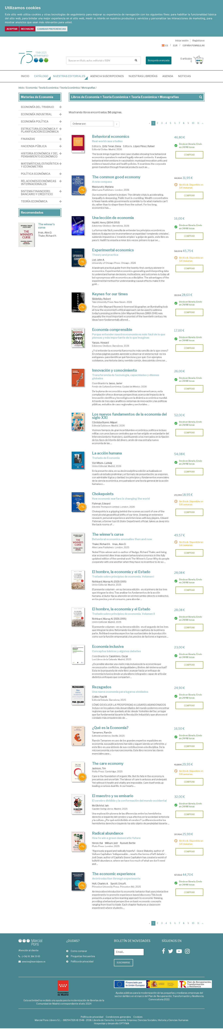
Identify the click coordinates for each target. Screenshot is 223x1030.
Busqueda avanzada (158, 60)
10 (193, 123)
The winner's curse (108, 534)
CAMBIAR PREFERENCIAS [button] (51, 28)
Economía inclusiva (108, 646)
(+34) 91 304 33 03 (31, 956)
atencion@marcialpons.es (33, 961)
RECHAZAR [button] (27, 28)
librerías (143, 76)
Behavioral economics (110, 136)
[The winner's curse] (78, 543)
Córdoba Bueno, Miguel (104, 422)
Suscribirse (123, 962)
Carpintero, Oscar (118, 656)
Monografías (88, 87)
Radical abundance (107, 833)
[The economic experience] (78, 881)
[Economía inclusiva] (78, 654)
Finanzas (28, 139)
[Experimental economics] (78, 257)
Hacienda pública (34, 146)
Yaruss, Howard (100, 342)
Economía (31, 87)
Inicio (26, 76)
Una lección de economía (113, 218)
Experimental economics (113, 250)
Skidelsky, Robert (101, 298)
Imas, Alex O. (119, 544)
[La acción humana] (78, 460)
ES (166, 45)
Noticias (184, 76)
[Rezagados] (78, 695)
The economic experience (113, 874)
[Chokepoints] (78, 502)
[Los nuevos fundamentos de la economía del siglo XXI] (78, 422)
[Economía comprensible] (78, 337)
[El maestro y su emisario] (78, 804)
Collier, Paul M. (99, 696)
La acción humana (107, 453)
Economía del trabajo (37, 107)
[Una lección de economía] (78, 225)
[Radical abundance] (78, 842)
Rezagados (101, 687)
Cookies (138, 1016)
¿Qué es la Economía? (110, 728)
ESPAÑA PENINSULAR (194, 45)
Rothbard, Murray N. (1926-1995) (109, 581)
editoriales (69, 76)
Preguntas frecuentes (83, 956)
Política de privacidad (82, 961)
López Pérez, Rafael (143, 146)
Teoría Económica (48, 87)
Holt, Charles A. (100, 883)
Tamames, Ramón (102, 732)
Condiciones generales (118, 1016)
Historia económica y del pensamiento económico (39, 155)
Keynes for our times (110, 294)
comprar (189, 154)
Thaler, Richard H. (101, 544)
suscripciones (107, 76)
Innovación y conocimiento (114, 370)
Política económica (35, 173)
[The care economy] (78, 772)
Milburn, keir (111, 843)
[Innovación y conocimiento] (78, 378)
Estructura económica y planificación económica (40, 130)
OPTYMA (124, 1023)
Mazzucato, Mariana (102, 186)
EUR (175, 45)
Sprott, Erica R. (118, 883)
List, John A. (98, 259)
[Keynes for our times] (78, 302)
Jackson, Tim (99, 768)
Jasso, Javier (115, 383)
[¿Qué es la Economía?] (78, 735)
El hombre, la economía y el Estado (121, 572)
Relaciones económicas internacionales (38, 182)
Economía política (34, 121)
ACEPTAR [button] (12, 28)
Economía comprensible (112, 329)
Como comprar (79, 951)
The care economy (107, 763)
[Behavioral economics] (78, 144)
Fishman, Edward (101, 503)
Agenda (167, 76)
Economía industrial (36, 114)
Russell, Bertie (127, 843)
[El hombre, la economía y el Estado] (78, 579)
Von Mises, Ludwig (102, 462)
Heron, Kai (97, 843)
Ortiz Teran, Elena (111, 146)
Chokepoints (103, 494)
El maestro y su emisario (112, 796)
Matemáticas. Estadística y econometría (40, 165)
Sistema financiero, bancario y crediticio (37, 193)
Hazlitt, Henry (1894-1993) (106, 222)
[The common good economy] (78, 185)
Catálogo (41, 76)
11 (198, 123)
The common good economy (116, 177)
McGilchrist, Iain (100, 805)
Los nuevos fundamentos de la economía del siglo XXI (129, 416)
